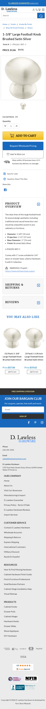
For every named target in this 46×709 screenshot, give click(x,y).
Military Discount (11, 552)
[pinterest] (35, 422)
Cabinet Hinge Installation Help (18, 589)
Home (6, 480)
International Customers (15, 547)
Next (43, 340)
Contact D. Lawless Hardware (17, 527)
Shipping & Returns (12, 537)
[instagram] (42, 422)
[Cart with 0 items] (39, 9)
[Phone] (37, 9)
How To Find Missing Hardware (17, 569)
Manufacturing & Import (14, 495)
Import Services (11, 514)
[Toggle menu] (43, 9)
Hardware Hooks (11, 621)
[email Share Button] (14, 190)
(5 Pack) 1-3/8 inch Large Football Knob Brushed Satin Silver (34, 356)
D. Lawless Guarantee (13, 500)
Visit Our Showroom (13, 490)
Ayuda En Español (12, 556)
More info (23, 3)
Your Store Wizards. (23, 703)
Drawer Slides (10, 626)
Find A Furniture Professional (17, 579)
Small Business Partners (14, 584)
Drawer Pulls (9, 611)
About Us (8, 485)
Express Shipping (11, 542)
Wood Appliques (11, 631)
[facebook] (29, 422)
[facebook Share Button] (5, 190)
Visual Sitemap (10, 594)
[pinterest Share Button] (33, 190)
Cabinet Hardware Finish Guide (18, 574)
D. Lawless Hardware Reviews (17, 510)
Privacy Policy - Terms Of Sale (17, 505)
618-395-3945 (8, 450)
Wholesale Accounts (13, 532)
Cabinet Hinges (11, 616)
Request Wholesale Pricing (23, 145)
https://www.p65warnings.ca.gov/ (20, 271)
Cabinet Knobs (10, 606)
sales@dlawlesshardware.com (14, 459)
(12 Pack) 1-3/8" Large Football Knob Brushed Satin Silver (12, 356)
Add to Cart (12, 372)
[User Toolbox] (33, 9)
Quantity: (7, 121)
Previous (3, 340)
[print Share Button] (24, 190)
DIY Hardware (10, 636)
